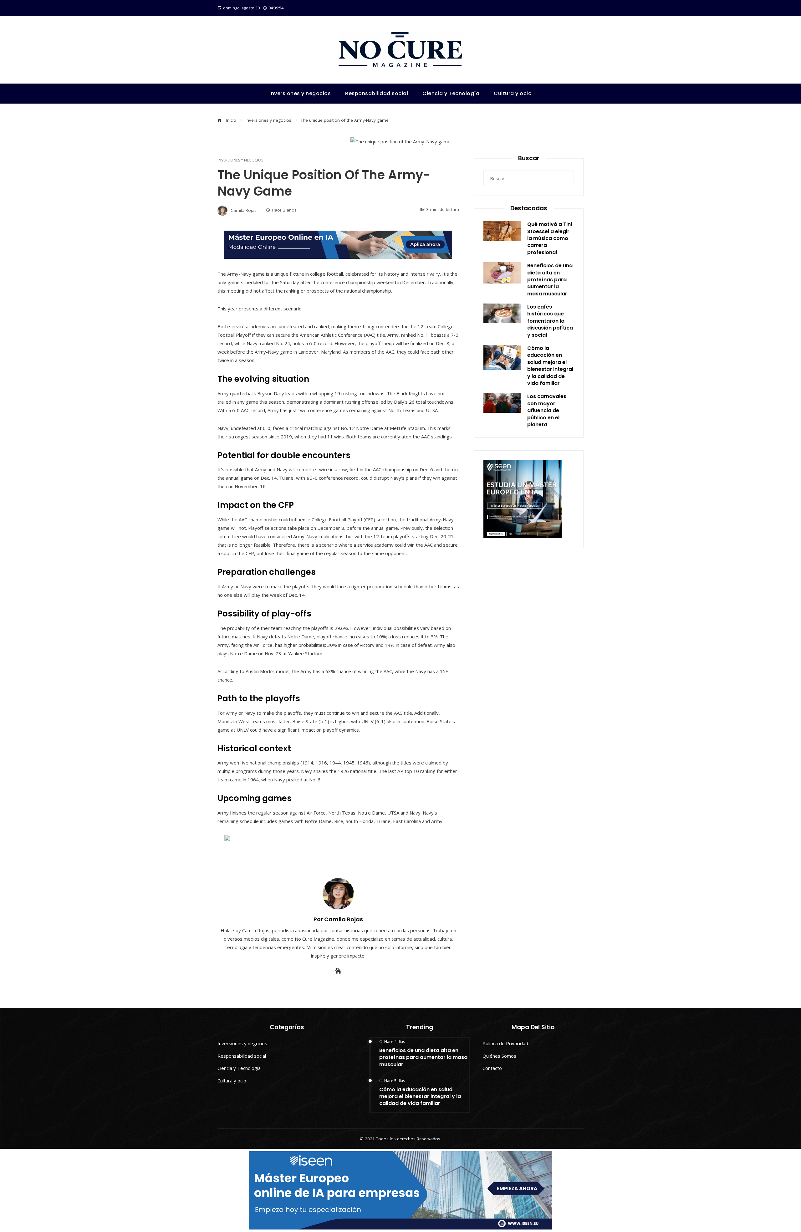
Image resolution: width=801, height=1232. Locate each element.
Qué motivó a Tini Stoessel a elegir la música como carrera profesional (549, 238)
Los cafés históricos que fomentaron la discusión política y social (550, 321)
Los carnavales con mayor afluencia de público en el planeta (546, 410)
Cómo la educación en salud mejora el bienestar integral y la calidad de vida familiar (550, 366)
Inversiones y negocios (240, 160)
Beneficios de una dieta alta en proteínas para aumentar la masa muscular (550, 279)
